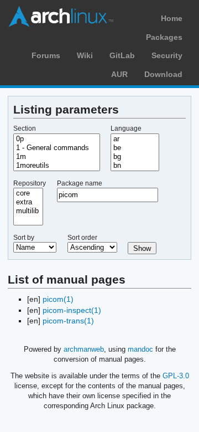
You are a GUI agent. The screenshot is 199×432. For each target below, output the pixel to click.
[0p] (57, 139)
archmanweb (84, 349)
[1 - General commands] (57, 147)
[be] (135, 147)
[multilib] (28, 211)
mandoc (140, 349)
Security (166, 55)
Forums (46, 55)
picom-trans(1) (68, 320)
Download (163, 74)
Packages (164, 37)
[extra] (28, 202)
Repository (29, 183)
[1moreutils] (57, 165)
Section (24, 128)
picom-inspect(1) (72, 310)
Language (126, 128)
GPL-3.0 (176, 376)
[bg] (135, 156)
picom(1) (58, 299)
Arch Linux (60, 17)
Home (171, 18)
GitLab (122, 55)
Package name (79, 183)
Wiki (85, 55)
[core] (28, 193)
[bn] (135, 165)
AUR (119, 74)
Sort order (82, 237)
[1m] (57, 156)
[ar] (135, 139)
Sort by (23, 237)
